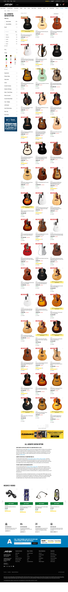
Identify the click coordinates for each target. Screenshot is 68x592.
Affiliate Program (41, 561)
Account (16, 556)
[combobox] (36, 4)
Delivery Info (52, 553)
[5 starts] (24, 40)
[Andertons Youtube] (4, 566)
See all (6, 69)
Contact (63, 1)
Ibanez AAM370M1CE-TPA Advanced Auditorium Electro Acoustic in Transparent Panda (27, 158)
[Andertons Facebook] (6, 566)
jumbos (37, 458)
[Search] (57, 5)
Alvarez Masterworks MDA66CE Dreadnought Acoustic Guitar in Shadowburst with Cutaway (41, 133)
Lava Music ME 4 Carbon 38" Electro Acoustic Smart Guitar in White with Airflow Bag (26, 310)
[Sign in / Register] (60, 4)
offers (29, 449)
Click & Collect (53, 556)
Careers (40, 556)
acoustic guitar (22, 454)
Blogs (11, 1)
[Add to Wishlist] (33, 17)
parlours (34, 458)
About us (40, 553)
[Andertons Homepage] (9, 4)
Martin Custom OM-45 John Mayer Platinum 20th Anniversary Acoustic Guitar (56, 84)
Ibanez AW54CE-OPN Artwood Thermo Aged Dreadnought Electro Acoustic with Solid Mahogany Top (56, 259)
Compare (23, 41)
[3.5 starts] (38, 239)
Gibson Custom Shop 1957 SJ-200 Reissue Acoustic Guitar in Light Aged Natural (41, 340)
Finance (28, 556)
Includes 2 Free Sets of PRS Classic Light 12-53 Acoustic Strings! (27, 31)
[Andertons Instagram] (8, 566)
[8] (42, 64)
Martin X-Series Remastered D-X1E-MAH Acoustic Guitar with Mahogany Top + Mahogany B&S (27, 364)
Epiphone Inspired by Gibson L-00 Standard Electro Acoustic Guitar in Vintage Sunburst (55, 108)
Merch (14, 1)
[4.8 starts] (23, 512)
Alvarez (28, 466)
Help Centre (17, 553)
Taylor (34, 466)
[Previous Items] (2, 501)
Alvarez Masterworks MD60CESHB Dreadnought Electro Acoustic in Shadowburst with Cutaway (55, 183)
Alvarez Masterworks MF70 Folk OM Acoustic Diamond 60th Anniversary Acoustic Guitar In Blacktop (41, 158)
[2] (27, 137)
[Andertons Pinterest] (13, 566)
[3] (42, 112)
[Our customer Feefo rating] (51, 541)
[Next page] (47, 426)
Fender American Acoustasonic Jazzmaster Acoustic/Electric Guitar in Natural (56, 364)
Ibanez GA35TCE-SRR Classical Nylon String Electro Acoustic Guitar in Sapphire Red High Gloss (27, 259)
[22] (42, 368)
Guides (5, 1)
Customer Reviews (30, 561)
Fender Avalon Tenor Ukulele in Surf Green (42, 83)
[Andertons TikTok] (9, 566)
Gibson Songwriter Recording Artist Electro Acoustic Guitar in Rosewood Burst (41, 389)
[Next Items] (65, 501)
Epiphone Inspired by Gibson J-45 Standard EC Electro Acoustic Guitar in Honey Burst (42, 310)
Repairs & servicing (18, 558)
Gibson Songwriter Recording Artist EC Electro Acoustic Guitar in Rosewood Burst (27, 235)
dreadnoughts (30, 458)
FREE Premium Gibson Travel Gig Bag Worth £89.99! (27, 207)
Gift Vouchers (53, 561)
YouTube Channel (30, 553)
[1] (27, 163)
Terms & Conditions (54, 558)
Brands (8, 1)
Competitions (41, 558)
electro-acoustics (43, 458)
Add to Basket (11, 503)
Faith (36, 466)
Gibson (31, 466)
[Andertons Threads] (11, 566)
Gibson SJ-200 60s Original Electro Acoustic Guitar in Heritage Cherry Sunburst (55, 416)
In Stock (22, 38)
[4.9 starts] (38, 64)
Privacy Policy (17, 561)
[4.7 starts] (53, 369)
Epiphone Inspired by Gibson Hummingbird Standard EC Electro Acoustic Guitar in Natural (55, 208)
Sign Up (35, 543)
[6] (42, 239)
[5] (27, 40)
